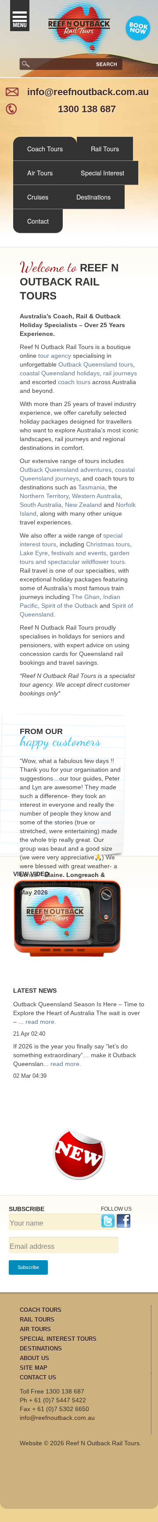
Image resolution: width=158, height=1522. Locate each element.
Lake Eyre (34, 552)
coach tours (74, 381)
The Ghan (86, 596)
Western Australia (96, 495)
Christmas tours (108, 544)
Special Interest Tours (58, 1339)
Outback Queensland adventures (65, 469)
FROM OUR (41, 731)
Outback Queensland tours (95, 364)
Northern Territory (44, 495)
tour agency (54, 355)
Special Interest (102, 172)
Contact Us (38, 1377)
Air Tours (40, 172)
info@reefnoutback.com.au (88, 91)
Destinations (93, 196)
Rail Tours (105, 148)
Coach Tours (45, 148)
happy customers (60, 741)
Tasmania (91, 487)
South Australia (40, 504)
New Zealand (83, 504)
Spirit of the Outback (69, 605)
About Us (34, 1358)
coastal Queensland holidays (60, 373)
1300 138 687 (87, 108)
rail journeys (120, 373)
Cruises (37, 196)
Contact (38, 220)
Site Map (33, 1368)
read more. (40, 1021)
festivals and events (78, 552)
